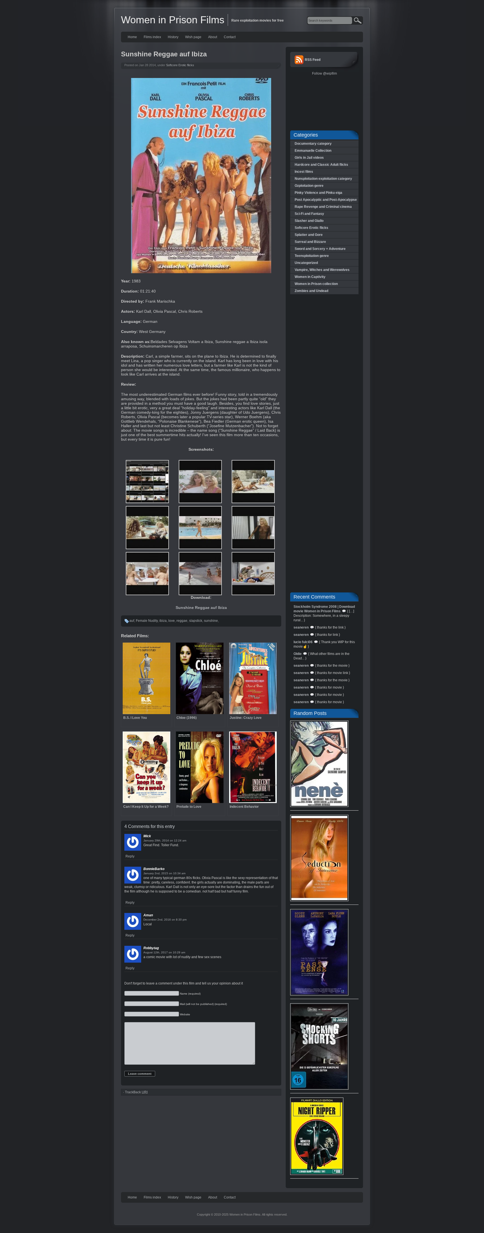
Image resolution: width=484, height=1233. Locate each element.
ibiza (163, 621)
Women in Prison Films (172, 20)
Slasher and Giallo (309, 221)
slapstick (195, 621)
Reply (129, 856)
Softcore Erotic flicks (180, 65)
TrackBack (136, 1092)
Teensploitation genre (312, 256)
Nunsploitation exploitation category (323, 179)
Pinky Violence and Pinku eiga (318, 193)
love (171, 621)
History (173, 37)
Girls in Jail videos (309, 158)
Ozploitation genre (309, 186)
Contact (230, 37)
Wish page (193, 37)
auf (131, 621)
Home (132, 37)
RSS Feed (312, 60)
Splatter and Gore (309, 235)
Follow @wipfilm (324, 73)
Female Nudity (147, 621)
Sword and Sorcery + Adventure (320, 249)
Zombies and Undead (311, 291)
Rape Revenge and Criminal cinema (323, 207)
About (212, 37)
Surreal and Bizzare (310, 242)
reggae (181, 621)
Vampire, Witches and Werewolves (322, 270)
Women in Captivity (310, 277)
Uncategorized (306, 263)
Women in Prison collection (316, 284)
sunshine (211, 621)
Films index (152, 37)
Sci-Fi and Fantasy (309, 214)
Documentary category (313, 144)
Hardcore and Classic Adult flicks (321, 165)
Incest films (304, 172)
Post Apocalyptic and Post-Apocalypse (326, 200)
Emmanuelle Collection (313, 151)
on (171, 840)
